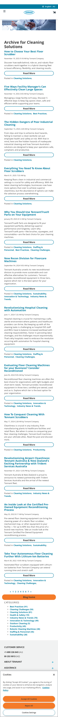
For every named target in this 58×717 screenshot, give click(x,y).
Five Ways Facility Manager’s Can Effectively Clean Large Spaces (25, 88)
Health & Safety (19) (19, 615)
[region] (29, 694)
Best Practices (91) (19, 606)
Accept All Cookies (29, 699)
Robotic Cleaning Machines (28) (25, 629)
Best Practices (40, 113)
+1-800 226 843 (11, 652)
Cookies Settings (29, 712)
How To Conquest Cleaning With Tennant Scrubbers (24, 416)
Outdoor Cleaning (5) (20, 623)
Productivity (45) (18, 626)
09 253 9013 (9, 656)
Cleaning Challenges (40, 250)
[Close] (54, 675)
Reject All (29, 705)
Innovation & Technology (16, 296)
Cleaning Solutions (23, 78)
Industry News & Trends (28, 406)
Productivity (39, 449)
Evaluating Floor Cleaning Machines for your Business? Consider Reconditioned (27, 367)
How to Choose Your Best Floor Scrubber (23, 53)
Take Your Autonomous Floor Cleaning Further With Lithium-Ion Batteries (28, 555)
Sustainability (39, 293)
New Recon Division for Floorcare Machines (25, 260)
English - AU (50, 6)
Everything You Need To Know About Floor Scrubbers (27, 170)
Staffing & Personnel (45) (22, 631)
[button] (52, 662)
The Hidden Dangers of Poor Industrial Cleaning (28, 123)
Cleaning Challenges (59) (21, 609)
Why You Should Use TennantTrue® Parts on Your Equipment (26, 213)
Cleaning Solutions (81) (21, 612)
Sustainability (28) (18, 634)
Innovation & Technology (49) (24, 620)
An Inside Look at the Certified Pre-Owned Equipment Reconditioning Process (26, 507)
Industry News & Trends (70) (24, 617)
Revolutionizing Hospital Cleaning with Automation (25, 309)
